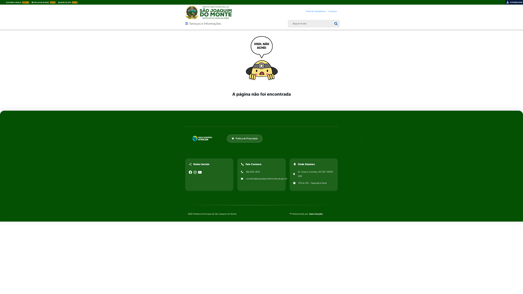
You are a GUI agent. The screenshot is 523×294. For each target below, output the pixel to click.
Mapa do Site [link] (68, 2)
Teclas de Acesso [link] (44, 2)
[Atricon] (203, 138)
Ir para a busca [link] (18, 2)
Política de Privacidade (247, 138)
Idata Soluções (316, 214)
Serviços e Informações (205, 23)
